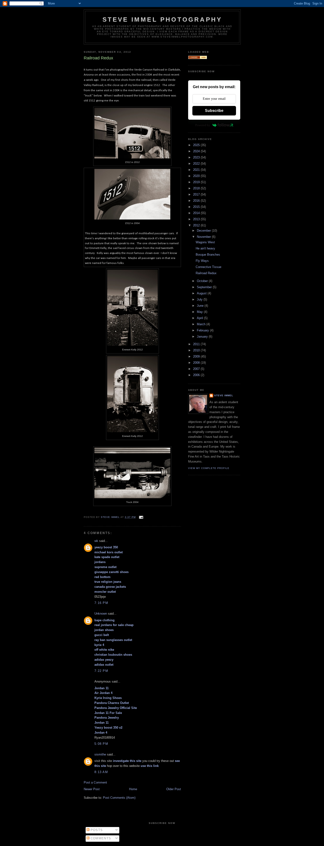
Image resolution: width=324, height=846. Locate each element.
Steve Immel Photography (162, 19)
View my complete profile (208, 468)
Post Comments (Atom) (119, 797)
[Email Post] (141, 517)
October (203, 281)
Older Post (173, 789)
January (203, 336)
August (202, 293)
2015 (197, 207)
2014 (197, 213)
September (205, 287)
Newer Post (92, 789)
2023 (197, 157)
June (200, 305)
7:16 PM (101, 603)
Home (133, 789)
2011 (197, 344)
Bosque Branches (208, 254)
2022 (197, 163)
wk (96, 541)
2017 (197, 194)
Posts (96, 830)
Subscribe (214, 111)
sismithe (100, 754)
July (200, 299)
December (204, 230)
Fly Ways (202, 261)
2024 (197, 151)
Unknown (100, 613)
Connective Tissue (208, 267)
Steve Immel (223, 395)
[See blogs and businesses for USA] (197, 58)
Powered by (202, 125)
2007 (197, 369)
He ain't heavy (205, 248)
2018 (197, 188)
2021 (197, 170)
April (200, 318)
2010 (197, 350)
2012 (197, 225)
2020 (197, 176)
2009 (197, 356)
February (203, 330)
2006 (197, 375)
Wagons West (205, 242)
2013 (197, 219)
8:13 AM (101, 772)
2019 (197, 182)
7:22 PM (101, 671)
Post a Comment (95, 782)
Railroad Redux (206, 273)
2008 (197, 362)
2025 (197, 145)
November (204, 237)
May (200, 312)
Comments (100, 838)
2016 (197, 200)
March (201, 324)
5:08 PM (101, 744)
